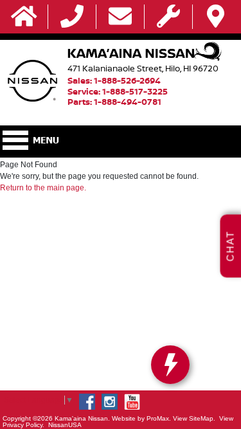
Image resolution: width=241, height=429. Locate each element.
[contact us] (120, 17)
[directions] (215, 17)
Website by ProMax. (141, 418)
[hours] (168, 17)
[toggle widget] (170, 364)
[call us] (72, 17)
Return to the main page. (43, 187)
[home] (24, 17)
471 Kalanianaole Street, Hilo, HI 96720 (143, 68)
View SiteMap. (194, 418)
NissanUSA (65, 424)
